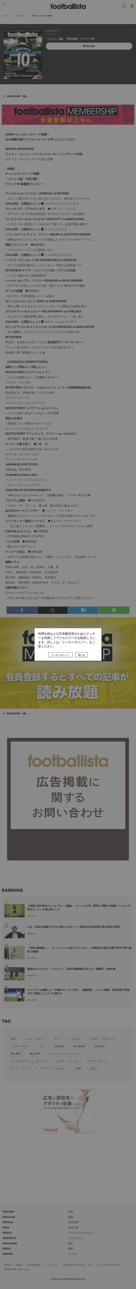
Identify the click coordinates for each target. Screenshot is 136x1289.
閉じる (81, 655)
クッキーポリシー (60, 655)
